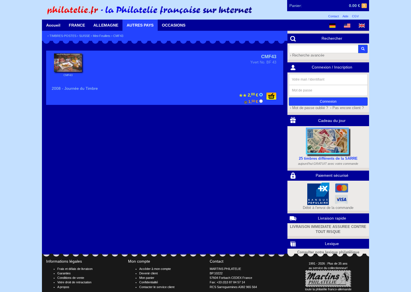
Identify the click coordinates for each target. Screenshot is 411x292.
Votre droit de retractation (74, 282)
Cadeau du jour (332, 120)
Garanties (64, 273)
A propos (63, 287)
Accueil (53, 25)
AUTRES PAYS (140, 25)
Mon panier (146, 277)
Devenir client (148, 273)
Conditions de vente (70, 277)
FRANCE (77, 25)
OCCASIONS (173, 25)
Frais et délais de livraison (75, 268)
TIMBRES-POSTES (62, 35)
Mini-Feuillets (101, 35)
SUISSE (84, 35)
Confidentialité (148, 282)
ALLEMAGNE (105, 25)
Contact (333, 16)
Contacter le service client (156, 287)
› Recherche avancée (306, 55)
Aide (345, 16)
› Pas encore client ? (346, 108)
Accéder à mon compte (155, 268)
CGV (355, 16)
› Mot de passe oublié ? (308, 108)
